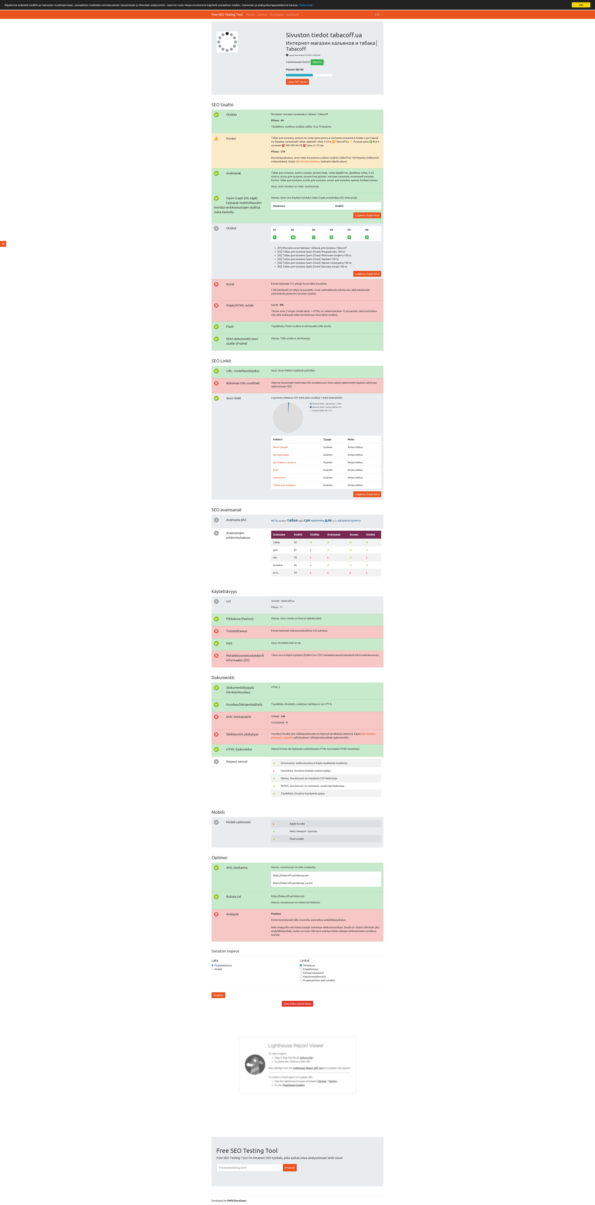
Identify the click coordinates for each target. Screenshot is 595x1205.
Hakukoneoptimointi (314, 976)
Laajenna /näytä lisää (367, 215)
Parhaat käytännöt (313, 972)
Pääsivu (250, 14)
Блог (276, 470)
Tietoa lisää (305, 5)
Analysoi (218, 995)
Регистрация (280, 447)
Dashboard (292, 14)
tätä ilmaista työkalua (308, 161)
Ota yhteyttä (277, 14)
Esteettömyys (310, 969)
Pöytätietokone (223, 965)
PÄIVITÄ (317, 62)
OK (581, 5)
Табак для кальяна (284, 485)
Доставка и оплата (284, 462)
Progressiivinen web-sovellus (319, 980)
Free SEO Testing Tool (227, 14)
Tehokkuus (309, 965)
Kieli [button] (377, 14)
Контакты (279, 477)
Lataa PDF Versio (297, 81)
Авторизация (281, 454)
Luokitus (262, 14)
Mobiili (218, 969)
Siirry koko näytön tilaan (297, 1003)
